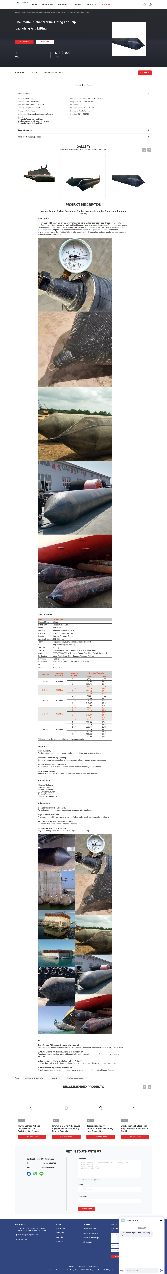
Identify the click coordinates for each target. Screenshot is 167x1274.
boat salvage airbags (75, 1078)
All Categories (88, 1242)
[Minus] (161, 1220)
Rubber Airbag (35, 12)
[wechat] (41, 1174)
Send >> (117, 1256)
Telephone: (83, 1196)
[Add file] (122, 1270)
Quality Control (61, 1237)
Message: (82, 1158)
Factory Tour (60, 1233)
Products (25, 12)
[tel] (48, 1174)
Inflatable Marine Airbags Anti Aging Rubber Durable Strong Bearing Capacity (66, 1128)
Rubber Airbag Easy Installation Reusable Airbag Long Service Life (99, 1128)
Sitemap (71, 1266)
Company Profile (61, 1228)
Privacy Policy (93, 1266)
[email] (29, 1174)
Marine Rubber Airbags (90, 1228)
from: (81, 1185)
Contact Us (59, 1241)
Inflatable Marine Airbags (91, 1238)
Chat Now (45, 42)
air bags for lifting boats (34, 1078)
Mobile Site (82, 1266)
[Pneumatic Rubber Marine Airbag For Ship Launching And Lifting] (129, 39)
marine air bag (55, 1078)
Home (17, 12)
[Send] (161, 1270)
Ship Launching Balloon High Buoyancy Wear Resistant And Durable (135, 1128)
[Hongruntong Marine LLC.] (22, 3)
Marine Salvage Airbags (91, 1233)
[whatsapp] (35, 1174)
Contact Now (86, 1209)
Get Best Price (24, 42)
